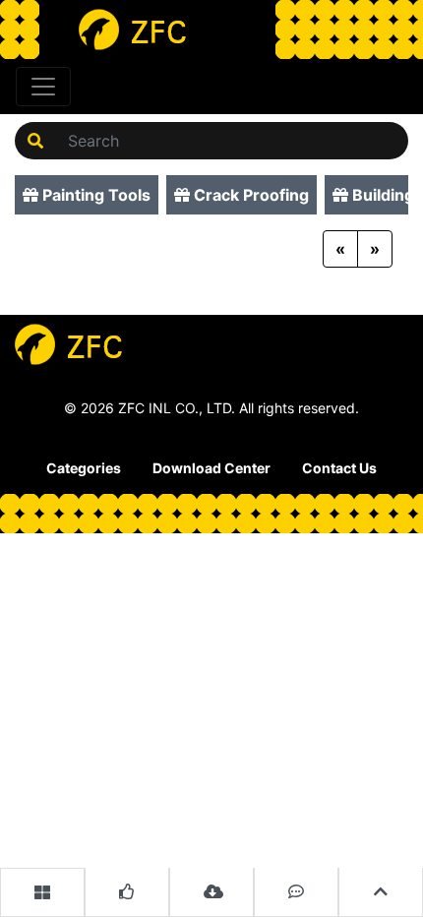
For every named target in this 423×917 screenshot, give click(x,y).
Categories (83, 467)
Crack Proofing (249, 195)
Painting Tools (94, 195)
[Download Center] (211, 892)
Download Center (211, 467)
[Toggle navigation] (43, 86)
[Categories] (42, 892)
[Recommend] (127, 892)
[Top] (380, 892)
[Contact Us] (296, 892)
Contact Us (339, 467)
